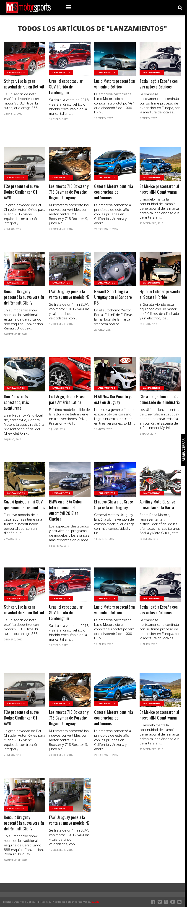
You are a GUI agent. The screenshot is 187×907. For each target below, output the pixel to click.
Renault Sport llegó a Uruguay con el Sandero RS (113, 297)
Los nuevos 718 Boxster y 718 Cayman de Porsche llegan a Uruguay (69, 192)
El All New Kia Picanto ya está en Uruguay (113, 399)
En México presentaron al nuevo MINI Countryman (159, 189)
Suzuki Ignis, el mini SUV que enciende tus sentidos (24, 504)
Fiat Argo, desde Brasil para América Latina (67, 399)
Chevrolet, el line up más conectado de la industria (160, 399)
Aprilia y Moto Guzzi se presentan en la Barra (157, 504)
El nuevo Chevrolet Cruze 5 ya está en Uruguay (113, 504)
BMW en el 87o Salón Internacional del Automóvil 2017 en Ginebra (65, 510)
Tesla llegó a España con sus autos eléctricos (159, 84)
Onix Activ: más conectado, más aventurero (16, 402)
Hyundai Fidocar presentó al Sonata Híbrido (160, 294)
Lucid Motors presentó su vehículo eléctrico (114, 84)
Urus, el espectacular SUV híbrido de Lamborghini (66, 86)
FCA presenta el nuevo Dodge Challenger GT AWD (21, 192)
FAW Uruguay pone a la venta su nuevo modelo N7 (69, 294)
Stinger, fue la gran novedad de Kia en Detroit (24, 84)
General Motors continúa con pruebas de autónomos (113, 192)
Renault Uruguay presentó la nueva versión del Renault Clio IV (24, 297)
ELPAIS (95, 901)
